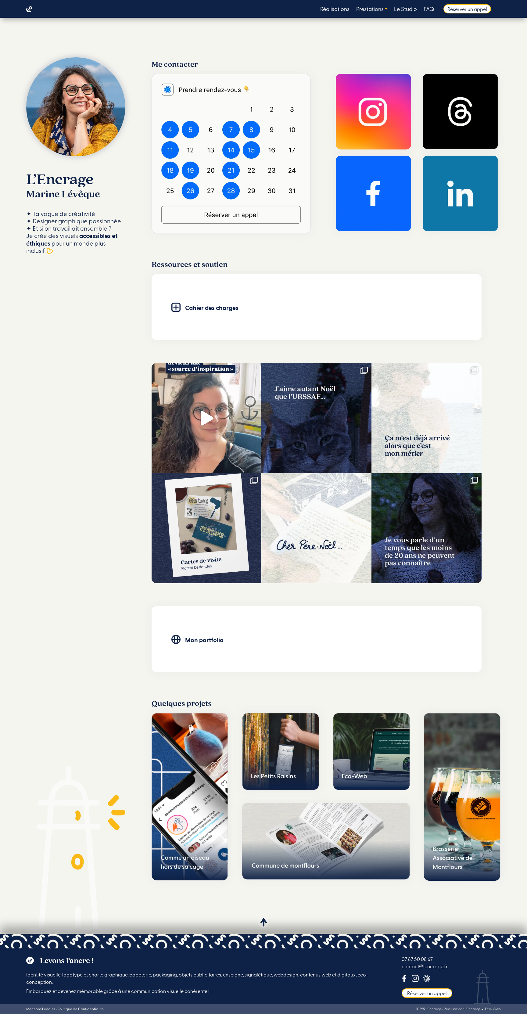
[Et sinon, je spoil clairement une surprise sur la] (316, 528)
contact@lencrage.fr (425, 966)
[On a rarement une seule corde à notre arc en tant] (207, 528)
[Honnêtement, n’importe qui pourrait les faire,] (426, 418)
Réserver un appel (467, 8)
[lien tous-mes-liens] (426, 980)
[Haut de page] (263, 922)
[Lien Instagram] (415, 980)
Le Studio (405, 10)
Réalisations (335, 10)
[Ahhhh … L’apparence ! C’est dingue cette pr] (316, 418)
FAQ (429, 10)
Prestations (370, 10)
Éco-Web (492, 1008)
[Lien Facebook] (404, 980)
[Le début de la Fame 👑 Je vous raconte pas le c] (207, 418)
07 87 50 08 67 (417, 958)
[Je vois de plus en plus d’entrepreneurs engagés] (426, 528)
